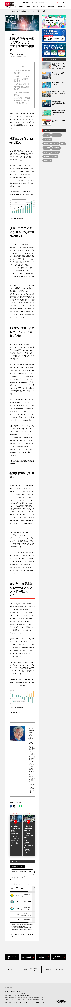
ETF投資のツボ (56, 135)
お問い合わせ (59, 969)
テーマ (63, 143)
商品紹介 (46, 152)
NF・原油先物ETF (26, 919)
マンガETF (47, 148)
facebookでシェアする (11, 806)
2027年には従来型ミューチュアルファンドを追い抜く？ (22, 100)
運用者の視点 (47, 160)
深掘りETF (47, 156)
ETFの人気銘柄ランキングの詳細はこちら (22, 935)
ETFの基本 (47, 135)
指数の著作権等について (35, 969)
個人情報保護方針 (9, 987)
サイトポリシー (20, 987)
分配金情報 (40, 957)
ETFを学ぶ (12, 11)
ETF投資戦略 (47, 139)
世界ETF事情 (14, 54)
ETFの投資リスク (11, 969)
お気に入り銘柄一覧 (11, 957)
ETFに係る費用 (23, 969)
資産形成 (54, 156)
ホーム (7, 11)
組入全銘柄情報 (27, 957)
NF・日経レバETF (26, 902)
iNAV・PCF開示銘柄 (58, 957)
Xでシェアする (14, 806)
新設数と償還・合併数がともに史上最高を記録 (21, 86)
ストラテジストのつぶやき (51, 143)
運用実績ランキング (17, 866)
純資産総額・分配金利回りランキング (22, 872)
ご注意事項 (48, 969)
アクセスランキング (17, 878)
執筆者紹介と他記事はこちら (32, 788)
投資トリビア (54, 152)
